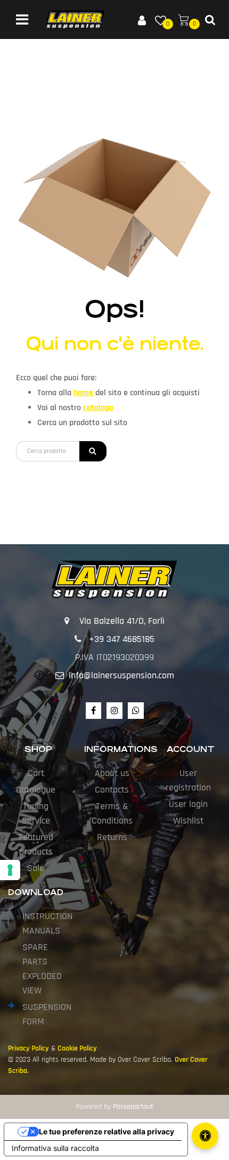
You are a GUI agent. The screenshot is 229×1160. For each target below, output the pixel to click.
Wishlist (188, 820)
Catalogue (35, 789)
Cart (36, 773)
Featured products (36, 844)
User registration (188, 780)
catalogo (98, 407)
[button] (93, 451)
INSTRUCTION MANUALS (47, 923)
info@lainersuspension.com (121, 675)
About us (112, 773)
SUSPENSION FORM (46, 1014)
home (84, 392)
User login (188, 804)
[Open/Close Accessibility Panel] (205, 1136)
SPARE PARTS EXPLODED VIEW (42, 969)
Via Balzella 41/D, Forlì (122, 621)
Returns (112, 837)
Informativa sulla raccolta (55, 1148)
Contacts (112, 789)
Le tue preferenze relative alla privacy (106, 1131)
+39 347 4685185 (121, 639)
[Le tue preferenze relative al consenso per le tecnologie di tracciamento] (10, 870)
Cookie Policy (77, 1048)
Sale (35, 868)
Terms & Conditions (112, 813)
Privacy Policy (28, 1048)
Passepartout (133, 1106)
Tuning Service (36, 813)
